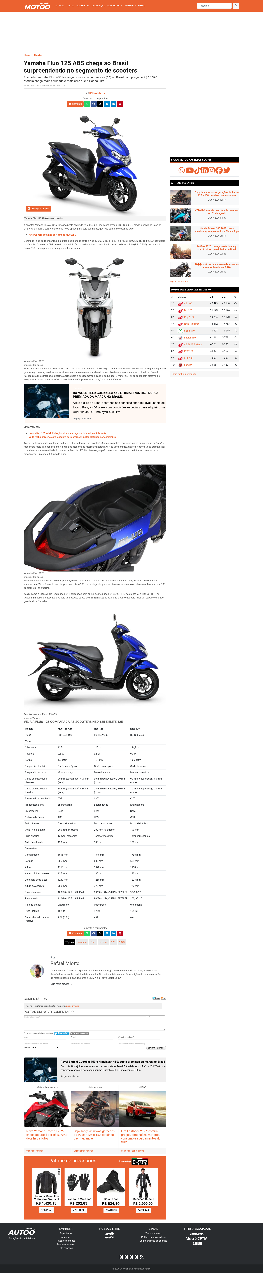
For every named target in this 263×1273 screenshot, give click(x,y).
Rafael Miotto (97, 93)
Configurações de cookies (153, 1240)
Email (73, 1037)
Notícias (59, 6)
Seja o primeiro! (72, 1006)
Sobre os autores (66, 1244)
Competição (98, 6)
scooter (103, 942)
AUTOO (141, 6)
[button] (75, 104)
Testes (70, 6)
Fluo (93, 942)
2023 (122, 942)
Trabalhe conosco (65, 1240)
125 (113, 942)
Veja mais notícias (34, 1151)
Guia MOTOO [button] (114, 6)
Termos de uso (153, 1233)
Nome (26, 1037)
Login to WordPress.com (79, 1033)
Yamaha (82, 942)
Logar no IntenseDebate (61, 1033)
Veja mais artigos (60, 984)
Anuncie (65, 1237)
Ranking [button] (129, 6)
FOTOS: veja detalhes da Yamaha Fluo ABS (52, 234)
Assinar (27, 1047)
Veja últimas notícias (83, 1151)
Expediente (66, 1233)
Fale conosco (66, 1248)
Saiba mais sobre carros (132, 1151)
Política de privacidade (153, 1237)
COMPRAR (46, 1210)
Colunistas (83, 6)
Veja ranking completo (184, 374)
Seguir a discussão (163, 998)
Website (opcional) (126, 1037)
